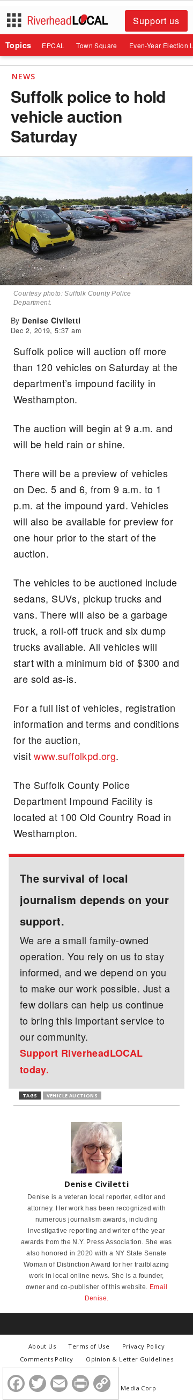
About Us (42, 1346)
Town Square (96, 45)
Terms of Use (88, 1346)
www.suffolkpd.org (75, 756)
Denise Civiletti (51, 320)
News (23, 76)
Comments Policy (46, 1359)
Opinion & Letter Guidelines (129, 1359)
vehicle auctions (72, 1095)
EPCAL (53, 45)
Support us (156, 20)
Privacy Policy (143, 1346)
